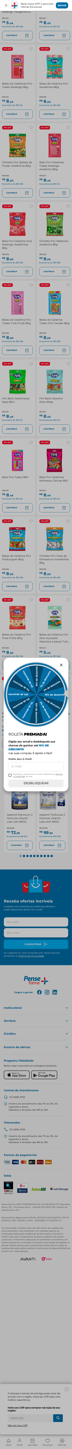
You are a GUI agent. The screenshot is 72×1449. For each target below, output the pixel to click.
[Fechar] (6, 5)
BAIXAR (62, 5)
